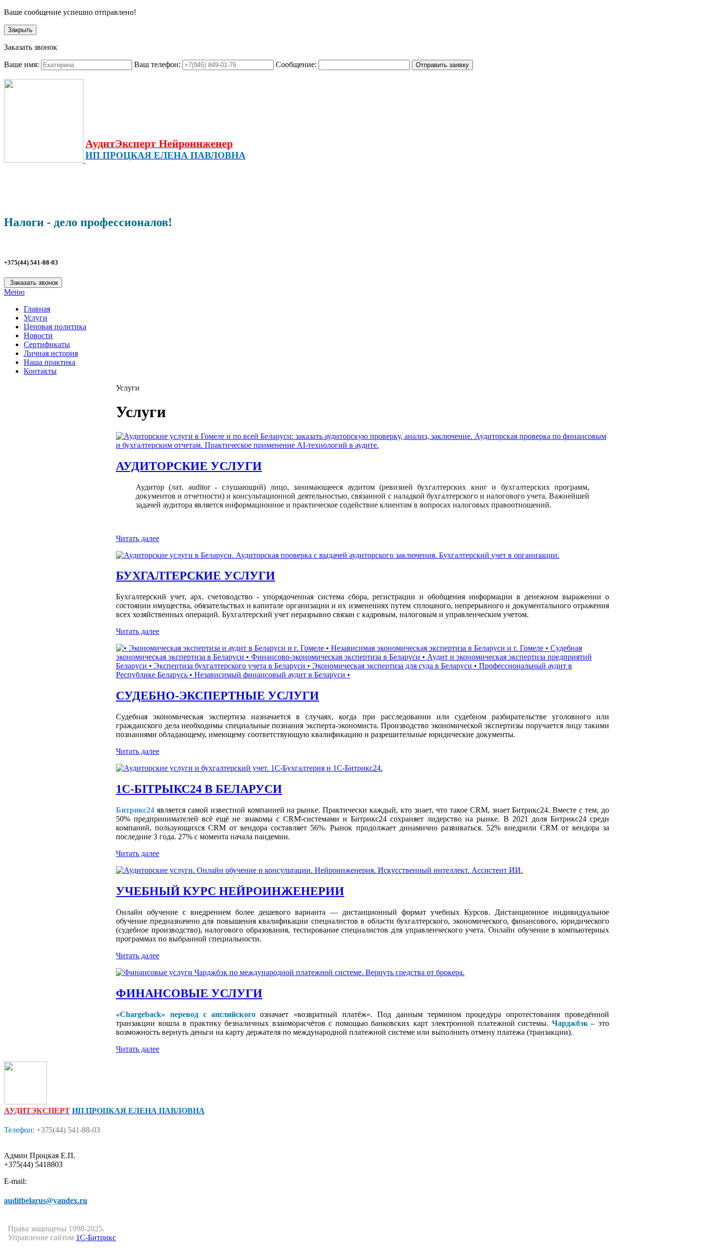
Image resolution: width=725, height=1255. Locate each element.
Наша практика (49, 362)
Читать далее (137, 538)
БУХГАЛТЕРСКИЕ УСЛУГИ (195, 575)
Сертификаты (47, 344)
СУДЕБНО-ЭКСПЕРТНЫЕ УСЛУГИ (217, 695)
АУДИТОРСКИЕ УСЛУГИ (189, 466)
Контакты (40, 371)
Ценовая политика (55, 326)
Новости (38, 335)
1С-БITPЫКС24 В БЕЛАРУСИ (199, 789)
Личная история (51, 353)
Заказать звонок (33, 282)
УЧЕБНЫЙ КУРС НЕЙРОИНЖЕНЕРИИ (230, 891)
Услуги (35, 318)
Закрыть (20, 30)
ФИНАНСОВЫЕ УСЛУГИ (189, 993)
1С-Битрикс (96, 1237)
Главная (37, 309)
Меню (14, 292)
